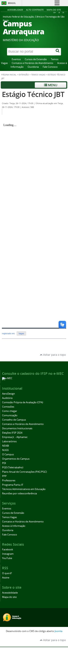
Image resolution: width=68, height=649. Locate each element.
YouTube (7, 558)
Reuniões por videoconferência (19, 493)
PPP (4, 476)
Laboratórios (9, 441)
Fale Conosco (50, 66)
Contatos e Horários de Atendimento (32, 63)
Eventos (16, 59)
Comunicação (9, 415)
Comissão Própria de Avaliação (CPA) (22, 402)
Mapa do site (54, 9)
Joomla (58, 631)
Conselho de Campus (14, 419)
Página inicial (8, 74)
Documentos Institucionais (17, 428)
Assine (5, 577)
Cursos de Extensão (36, 59)
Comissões (8, 406)
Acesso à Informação (13, 526)
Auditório (7, 398)
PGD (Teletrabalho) (12, 467)
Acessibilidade (15, 9)
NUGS (5, 450)
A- (63, 13)
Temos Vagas (38, 74)
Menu (52, 85)
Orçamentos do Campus (15, 458)
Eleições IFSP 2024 (12, 432)
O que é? (7, 573)
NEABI (5, 445)
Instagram (8, 553)
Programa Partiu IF (12, 484)
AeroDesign (8, 393)
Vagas (21, 333)
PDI (4, 463)
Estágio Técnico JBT (33, 94)
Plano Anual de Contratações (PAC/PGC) (24, 471)
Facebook (7, 549)
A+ (54, 13)
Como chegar (9, 411)
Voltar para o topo (54, 354)
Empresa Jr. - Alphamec (15, 437)
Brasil (12, 3)
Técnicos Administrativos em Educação (24, 489)
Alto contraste (35, 9)
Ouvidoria (33, 66)
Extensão (24, 74)
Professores (8, 480)
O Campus (8, 454)
